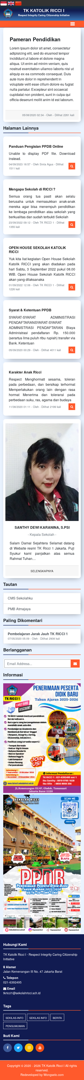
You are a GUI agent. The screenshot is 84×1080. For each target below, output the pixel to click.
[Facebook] (8, 1047)
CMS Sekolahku (20, 598)
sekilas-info (14, 1018)
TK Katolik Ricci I (52, 1065)
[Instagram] (30, 1047)
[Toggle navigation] (73, 24)
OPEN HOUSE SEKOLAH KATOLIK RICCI (37, 249)
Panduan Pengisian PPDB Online (36, 146)
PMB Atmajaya (19, 608)
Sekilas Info (38, 1018)
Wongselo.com (54, 1074)
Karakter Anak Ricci (25, 372)
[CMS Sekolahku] (42, 738)
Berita (57, 1018)
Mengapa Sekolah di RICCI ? (32, 189)
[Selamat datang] (42, 863)
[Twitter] (19, 1047)
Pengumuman (15, 1026)
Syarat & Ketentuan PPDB (30, 309)
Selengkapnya (42, 571)
